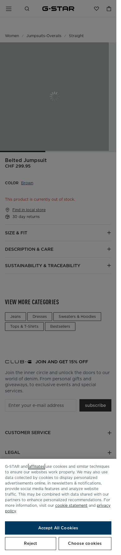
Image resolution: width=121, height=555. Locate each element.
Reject (30, 543)
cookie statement (71, 505)
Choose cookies (85, 543)
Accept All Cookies (58, 528)
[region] (58, 507)
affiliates (36, 466)
